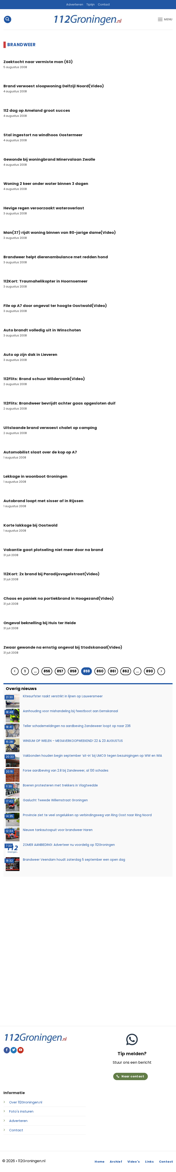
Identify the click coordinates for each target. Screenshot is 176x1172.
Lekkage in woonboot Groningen (35, 476)
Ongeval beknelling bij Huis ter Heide (39, 623)
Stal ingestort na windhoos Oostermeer (42, 135)
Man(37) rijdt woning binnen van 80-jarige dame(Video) (59, 232)
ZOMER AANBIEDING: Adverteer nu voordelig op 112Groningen (69, 845)
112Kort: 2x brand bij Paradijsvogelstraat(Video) (51, 574)
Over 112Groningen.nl (25, 1102)
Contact (104, 4)
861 (113, 671)
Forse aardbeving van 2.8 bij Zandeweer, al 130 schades (65, 770)
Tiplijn (90, 4)
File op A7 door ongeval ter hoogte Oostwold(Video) (55, 305)
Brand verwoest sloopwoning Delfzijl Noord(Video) (53, 86)
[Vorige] (15, 671)
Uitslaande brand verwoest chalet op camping (50, 427)
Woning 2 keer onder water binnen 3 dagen (45, 183)
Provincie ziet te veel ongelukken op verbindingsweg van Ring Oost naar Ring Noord (87, 815)
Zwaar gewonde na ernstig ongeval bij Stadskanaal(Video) (62, 647)
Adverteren (74, 4)
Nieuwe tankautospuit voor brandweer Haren (58, 830)
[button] (7, 19)
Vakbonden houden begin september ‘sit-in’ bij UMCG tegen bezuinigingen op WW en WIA (92, 756)
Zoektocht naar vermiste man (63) (38, 61)
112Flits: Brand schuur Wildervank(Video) (44, 378)
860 (99, 671)
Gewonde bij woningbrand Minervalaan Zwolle (49, 159)
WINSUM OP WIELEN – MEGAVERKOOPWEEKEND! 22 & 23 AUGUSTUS (73, 741)
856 (47, 671)
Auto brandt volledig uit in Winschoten (42, 330)
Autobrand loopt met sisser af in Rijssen (43, 500)
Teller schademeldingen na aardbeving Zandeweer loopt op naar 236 (77, 726)
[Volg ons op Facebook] (7, 1050)
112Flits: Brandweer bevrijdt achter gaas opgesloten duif (59, 403)
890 (149, 671)
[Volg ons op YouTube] (20, 1050)
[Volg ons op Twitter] (14, 1050)
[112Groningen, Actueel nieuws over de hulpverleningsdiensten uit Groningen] (88, 19)
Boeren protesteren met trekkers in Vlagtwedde (60, 785)
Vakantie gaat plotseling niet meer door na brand (53, 549)
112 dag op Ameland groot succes (36, 110)
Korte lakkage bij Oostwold (30, 525)
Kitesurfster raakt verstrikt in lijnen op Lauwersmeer (63, 696)
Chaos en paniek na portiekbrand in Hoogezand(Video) (58, 598)
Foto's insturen (21, 1111)
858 (73, 671)
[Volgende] (161, 671)
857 (60, 671)
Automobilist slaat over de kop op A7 (40, 452)
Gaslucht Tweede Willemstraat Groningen (55, 800)
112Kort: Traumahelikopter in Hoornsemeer (45, 281)
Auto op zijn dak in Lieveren (30, 354)
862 (125, 671)
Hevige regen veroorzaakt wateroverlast (43, 208)
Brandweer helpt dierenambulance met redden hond (55, 257)
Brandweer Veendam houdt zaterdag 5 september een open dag (74, 860)
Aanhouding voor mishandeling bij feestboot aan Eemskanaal (70, 711)
